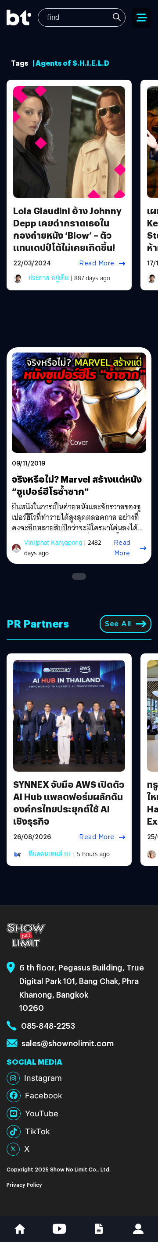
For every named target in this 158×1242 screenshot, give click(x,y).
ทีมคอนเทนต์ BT (50, 854)
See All (118, 624)
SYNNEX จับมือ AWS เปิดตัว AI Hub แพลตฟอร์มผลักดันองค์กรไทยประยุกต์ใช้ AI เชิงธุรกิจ (68, 802)
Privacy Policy (24, 1184)
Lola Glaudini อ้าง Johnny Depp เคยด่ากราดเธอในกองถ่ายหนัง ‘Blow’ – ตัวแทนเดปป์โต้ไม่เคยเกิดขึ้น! (67, 229)
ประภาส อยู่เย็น (48, 278)
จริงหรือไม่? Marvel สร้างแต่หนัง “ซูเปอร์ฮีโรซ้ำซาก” (77, 485)
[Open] (141, 18)
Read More (97, 263)
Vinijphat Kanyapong (53, 542)
